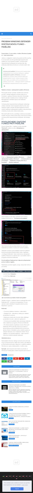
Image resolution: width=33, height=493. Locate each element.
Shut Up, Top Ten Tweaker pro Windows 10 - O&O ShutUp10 (19, 422)
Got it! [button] (17, 488)
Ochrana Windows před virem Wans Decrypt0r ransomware (18, 443)
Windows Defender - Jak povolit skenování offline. (18, 436)
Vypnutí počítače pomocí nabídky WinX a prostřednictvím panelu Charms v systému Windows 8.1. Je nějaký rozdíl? (19, 415)
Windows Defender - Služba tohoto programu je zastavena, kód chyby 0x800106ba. (19, 429)
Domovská (4, 38)
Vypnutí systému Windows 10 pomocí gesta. (19, 407)
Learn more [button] (25, 485)
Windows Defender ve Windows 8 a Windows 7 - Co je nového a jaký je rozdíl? (18, 371)
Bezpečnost (9, 38)
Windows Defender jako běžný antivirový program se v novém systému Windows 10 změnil (20, 386)
